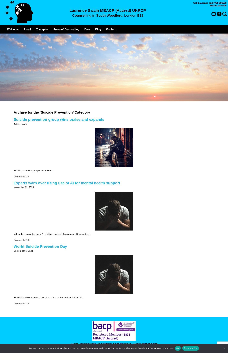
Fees (87, 29)
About (27, 29)
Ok (177, 348)
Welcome (12, 29)
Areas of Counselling (66, 29)
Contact (111, 29)
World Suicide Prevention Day (40, 246)
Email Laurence (218, 5)
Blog (98, 29)
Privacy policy (190, 348)
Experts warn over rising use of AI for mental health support (67, 183)
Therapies (42, 29)
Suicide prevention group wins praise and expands (59, 119)
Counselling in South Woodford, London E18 (107, 15)
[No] (224, 348)
